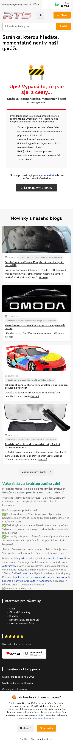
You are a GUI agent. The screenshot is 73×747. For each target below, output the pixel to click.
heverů (39, 566)
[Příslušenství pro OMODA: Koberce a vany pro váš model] (36, 298)
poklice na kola (27, 558)
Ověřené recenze (21, 573)
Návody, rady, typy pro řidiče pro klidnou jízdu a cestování (30, 380)
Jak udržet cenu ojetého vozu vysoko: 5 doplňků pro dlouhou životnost (36, 386)
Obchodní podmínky (19, 612)
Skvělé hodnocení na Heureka (17, 683)
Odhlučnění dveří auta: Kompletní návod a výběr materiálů (34, 264)
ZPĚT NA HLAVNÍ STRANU (36, 187)
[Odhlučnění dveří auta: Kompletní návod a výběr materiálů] (36, 239)
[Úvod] (16, 15)
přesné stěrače (54, 558)
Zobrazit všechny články (34, 471)
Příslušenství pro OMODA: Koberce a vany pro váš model (35, 327)
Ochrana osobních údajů (21, 623)
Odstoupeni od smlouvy (14, 689)
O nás (12, 608)
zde (50, 739)
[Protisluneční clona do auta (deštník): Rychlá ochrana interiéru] (36, 417)
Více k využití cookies (43, 718)
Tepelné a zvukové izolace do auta (32, 577)
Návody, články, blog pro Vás (24, 620)
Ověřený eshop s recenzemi (16, 644)
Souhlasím (46, 728)
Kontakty (13, 616)
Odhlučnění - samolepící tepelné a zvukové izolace (40, 257)
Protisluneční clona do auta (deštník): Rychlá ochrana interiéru (32, 446)
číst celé (43, 277)
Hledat (63, 26)
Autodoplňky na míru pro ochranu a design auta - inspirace (31, 320)
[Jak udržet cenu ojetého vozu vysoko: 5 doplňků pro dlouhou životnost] (36, 358)
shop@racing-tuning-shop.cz (16, 4)
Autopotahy (45, 581)
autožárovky (9, 566)
